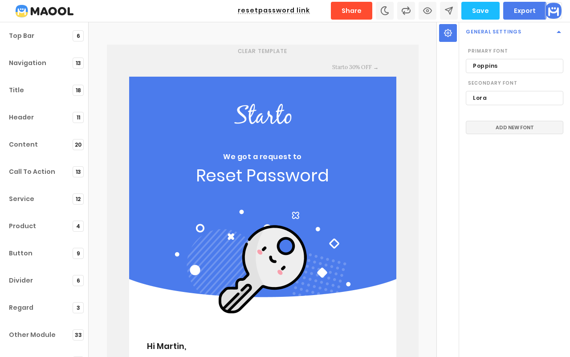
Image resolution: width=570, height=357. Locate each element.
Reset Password (262, 175)
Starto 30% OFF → (355, 67)
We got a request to (262, 157)
